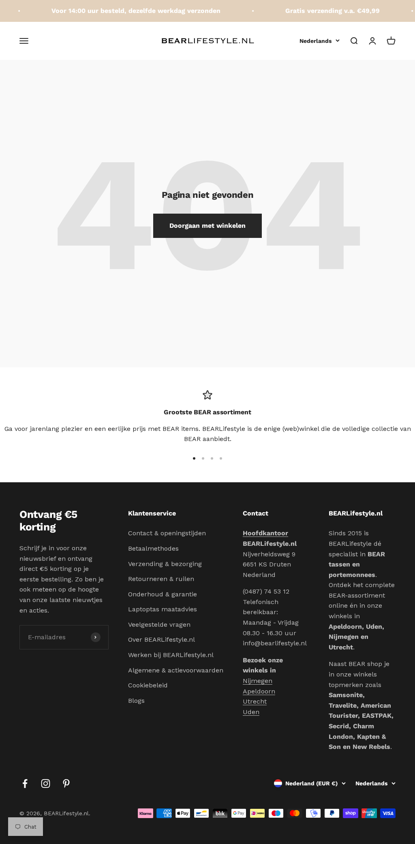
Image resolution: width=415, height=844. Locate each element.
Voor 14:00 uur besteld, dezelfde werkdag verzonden (131, 11)
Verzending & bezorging (165, 564)
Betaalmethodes (153, 548)
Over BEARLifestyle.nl (161, 639)
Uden (251, 712)
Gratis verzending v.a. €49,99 (328, 11)
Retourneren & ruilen (161, 579)
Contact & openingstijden (167, 533)
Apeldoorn (259, 691)
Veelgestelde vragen (159, 624)
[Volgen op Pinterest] (66, 783)
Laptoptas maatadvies (162, 609)
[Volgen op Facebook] (24, 783)
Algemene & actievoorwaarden (175, 670)
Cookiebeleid (148, 685)
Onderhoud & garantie (162, 594)
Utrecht (255, 701)
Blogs (136, 700)
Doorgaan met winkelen (207, 225)
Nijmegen (257, 681)
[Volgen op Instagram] (45, 783)
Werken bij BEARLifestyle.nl (171, 655)
